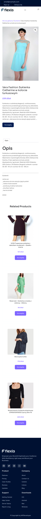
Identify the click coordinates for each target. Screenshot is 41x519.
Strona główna (7, 21)
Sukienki (17, 21)
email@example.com (11, 2)
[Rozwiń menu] (25, 10)
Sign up (6, 5)
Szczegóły (8, 125)
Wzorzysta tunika (20, 357)
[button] (35, 30)
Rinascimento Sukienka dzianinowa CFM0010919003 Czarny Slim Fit (20, 411)
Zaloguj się (18, 5)
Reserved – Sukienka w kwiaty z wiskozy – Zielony (21, 302)
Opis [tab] (6, 140)
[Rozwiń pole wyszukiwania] (38, 10)
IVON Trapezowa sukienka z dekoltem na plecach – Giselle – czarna (20, 245)
